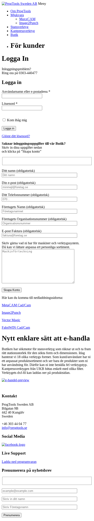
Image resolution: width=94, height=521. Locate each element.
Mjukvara (17, 15)
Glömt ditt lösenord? (16, 136)
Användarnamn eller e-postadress (26, 91)
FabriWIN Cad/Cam (16, 327)
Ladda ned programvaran (19, 462)
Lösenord (9, 103)
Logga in (8, 128)
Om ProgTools (20, 11)
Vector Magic (11, 320)
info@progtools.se (14, 428)
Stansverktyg (19, 27)
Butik (14, 35)
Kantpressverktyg (22, 31)
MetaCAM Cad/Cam (16, 305)
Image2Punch (28, 23)
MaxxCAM (27, 19)
